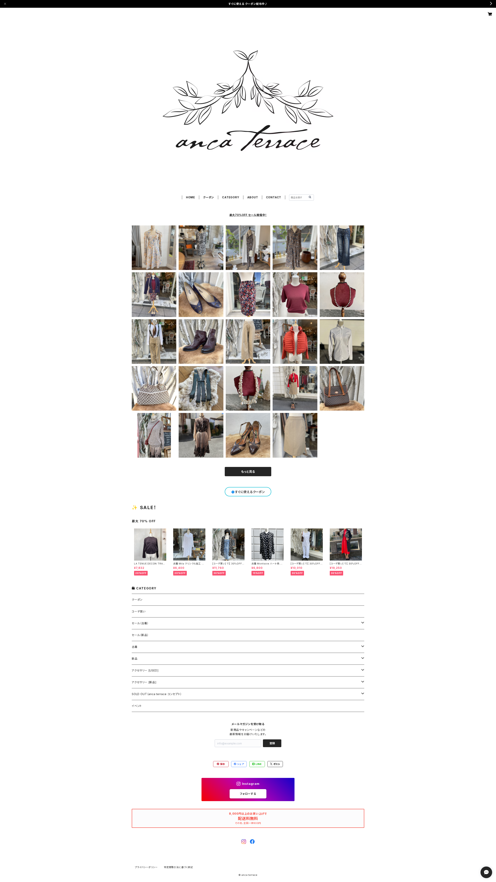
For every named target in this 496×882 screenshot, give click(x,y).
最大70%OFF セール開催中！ (248, 215)
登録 (272, 743)
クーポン (208, 197)
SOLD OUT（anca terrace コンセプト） (157, 694)
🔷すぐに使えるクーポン (248, 492)
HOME (190, 197)
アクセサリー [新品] (144, 682)
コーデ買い (139, 611)
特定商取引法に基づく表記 (178, 867)
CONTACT (273, 197)
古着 (135, 646)
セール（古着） (140, 623)
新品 (135, 658)
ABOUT (252, 197)
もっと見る (248, 472)
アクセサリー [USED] (145, 670)
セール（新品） (140, 635)
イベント (137, 705)
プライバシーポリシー (146, 867)
